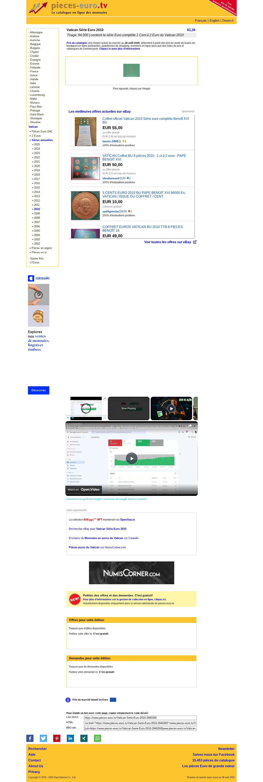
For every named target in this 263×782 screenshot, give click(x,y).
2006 (37, 226)
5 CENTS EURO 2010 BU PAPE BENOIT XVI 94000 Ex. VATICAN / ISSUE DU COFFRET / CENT (144, 194)
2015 (37, 187)
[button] (29, 738)
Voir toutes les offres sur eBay (167, 242)
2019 (37, 170)
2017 (37, 178)
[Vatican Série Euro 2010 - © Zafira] (131, 70)
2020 (37, 166)
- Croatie (34, 55)
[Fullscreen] (104, 417)
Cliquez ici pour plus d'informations (119, 48)
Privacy (34, 772)
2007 (37, 222)
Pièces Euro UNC (42, 131)
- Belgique (34, 44)
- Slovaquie (35, 118)
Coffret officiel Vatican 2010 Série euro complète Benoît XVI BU (146, 120)
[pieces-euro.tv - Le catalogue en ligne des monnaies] (80, 15)
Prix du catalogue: (77, 43)
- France (33, 71)
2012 (37, 200)
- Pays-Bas (35, 106)
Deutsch (228, 20)
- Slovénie (34, 122)
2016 (37, 183)
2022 (37, 157)
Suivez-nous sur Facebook (214, 754)
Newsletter (226, 749)
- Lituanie (34, 91)
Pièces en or (39, 252)
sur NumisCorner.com (97, 547)
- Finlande (34, 67)
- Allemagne (36, 32)
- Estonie (34, 63)
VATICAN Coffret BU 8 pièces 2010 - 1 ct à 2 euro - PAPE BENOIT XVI (144, 157)
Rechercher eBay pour (97, 528)
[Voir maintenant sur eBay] (85, 132)
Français (201, 20)
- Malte (33, 98)
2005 (37, 230)
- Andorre (34, 36)
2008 (37, 217)
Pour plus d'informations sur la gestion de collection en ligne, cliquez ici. (124, 599)
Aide (32, 754)
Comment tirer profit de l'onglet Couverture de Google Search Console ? (131, 427)
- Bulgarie (34, 48)
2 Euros (36, 135)
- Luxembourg (37, 94)
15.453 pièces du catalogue (213, 760)
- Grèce (33, 75)
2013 (37, 196)
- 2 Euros (34, 262)
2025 (37, 144)
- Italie (32, 83)
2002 (37, 243)
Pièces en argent (42, 248)
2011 (37, 204)
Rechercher (37, 749)
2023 (37, 153)
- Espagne (35, 59)
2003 (37, 239)
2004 (37, 235)
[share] (189, 425)
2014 (37, 191)
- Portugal (34, 110)
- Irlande (33, 79)
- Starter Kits (36, 258)
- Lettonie (34, 87)
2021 (37, 161)
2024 (37, 148)
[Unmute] (72, 417)
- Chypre (34, 51)
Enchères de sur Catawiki (103, 538)
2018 (37, 174)
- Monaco (34, 102)
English (214, 20)
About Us (35, 766)
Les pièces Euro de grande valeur (208, 766)
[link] (72, 428)
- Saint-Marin (36, 114)
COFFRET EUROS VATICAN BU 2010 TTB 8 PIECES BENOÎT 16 (143, 228)
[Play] (67, 417)
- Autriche (34, 40)
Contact (34, 760)
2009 (37, 213)
